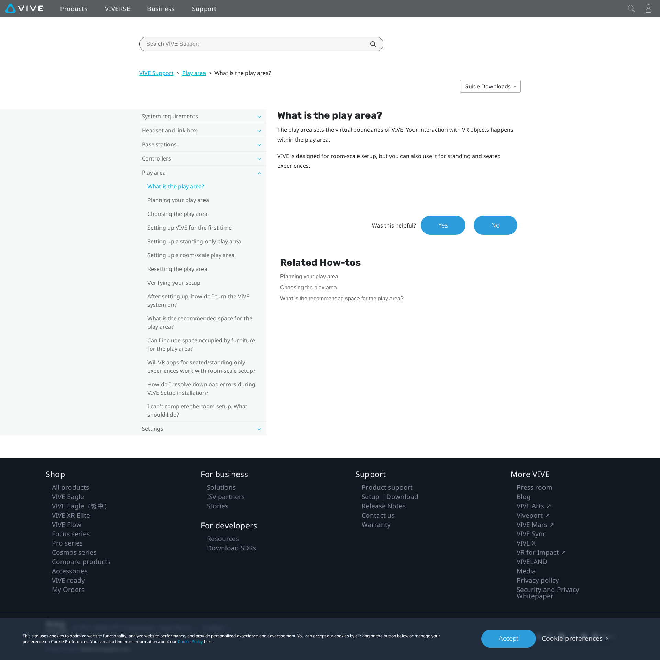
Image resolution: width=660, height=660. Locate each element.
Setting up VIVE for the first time (189, 227)
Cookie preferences (572, 638)
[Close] (631, 8)
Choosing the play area (177, 214)
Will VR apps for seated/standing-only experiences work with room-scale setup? (201, 366)
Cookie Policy (190, 642)
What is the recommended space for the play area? (199, 322)
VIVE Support (156, 73)
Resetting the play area (177, 269)
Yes (443, 225)
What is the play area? (175, 186)
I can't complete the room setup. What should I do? (197, 410)
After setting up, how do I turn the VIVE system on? (198, 300)
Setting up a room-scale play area (190, 255)
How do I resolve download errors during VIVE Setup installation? (201, 388)
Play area (194, 73)
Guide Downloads (488, 86)
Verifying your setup (173, 282)
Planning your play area (178, 200)
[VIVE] (24, 8)
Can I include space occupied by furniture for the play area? (201, 344)
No (495, 225)
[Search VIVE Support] (369, 44)
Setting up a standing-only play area (194, 241)
